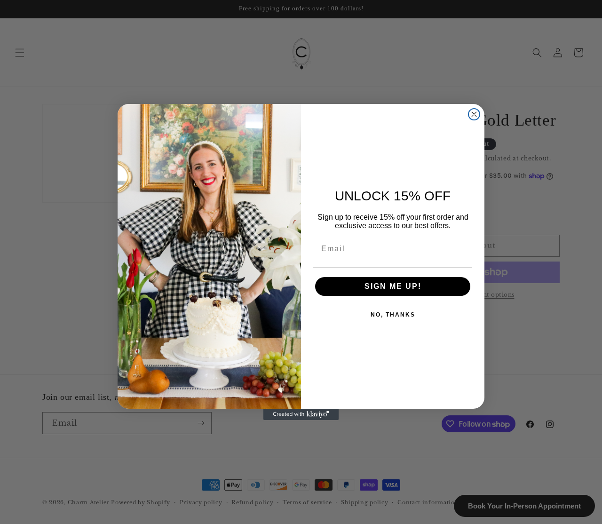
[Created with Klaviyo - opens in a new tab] (301, 414)
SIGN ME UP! (392, 286)
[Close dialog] (474, 114)
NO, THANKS (393, 314)
